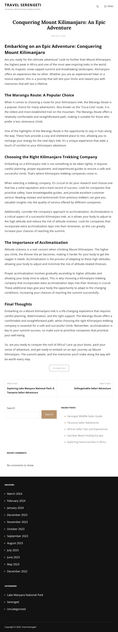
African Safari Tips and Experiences (87, 429)
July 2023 (13, 550)
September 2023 (17, 536)
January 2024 (15, 508)
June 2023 (13, 557)
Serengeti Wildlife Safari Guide (84, 416)
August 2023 (15, 543)
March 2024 (14, 494)
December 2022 (17, 571)
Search (11, 408)
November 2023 (17, 522)
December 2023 (17, 515)
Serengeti (13, 602)
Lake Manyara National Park (25, 595)
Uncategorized (59, 368)
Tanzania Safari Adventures (83, 422)
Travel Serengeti (23, 4)
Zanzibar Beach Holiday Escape (85, 435)
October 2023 (15, 529)
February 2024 (16, 501)
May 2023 (13, 564)
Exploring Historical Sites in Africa (86, 442)
